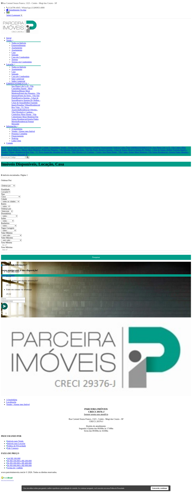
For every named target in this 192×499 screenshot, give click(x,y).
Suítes (3, 218)
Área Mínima (6, 242)
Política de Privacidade (16, 446)
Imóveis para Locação (33, 147)
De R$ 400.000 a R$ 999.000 (19, 465)
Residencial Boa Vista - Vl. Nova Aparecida (25, 107)
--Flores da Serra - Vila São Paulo (84, 150)
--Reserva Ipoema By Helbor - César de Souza (146, 150)
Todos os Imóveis (18, 43)
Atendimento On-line (17, 10)
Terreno (14, 59)
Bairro (3, 204)
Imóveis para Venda (15, 147)
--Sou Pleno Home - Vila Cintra (114, 152)
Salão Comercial (18, 81)
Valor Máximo (7, 238)
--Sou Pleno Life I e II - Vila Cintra (166, 147)
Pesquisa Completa (19, 134)
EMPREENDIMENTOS (17, 83)
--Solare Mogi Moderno (137, 152)
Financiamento (17, 136)
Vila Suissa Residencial (24, 118)
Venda (9, 40)
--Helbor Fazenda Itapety (175, 150)
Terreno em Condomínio (21, 62)
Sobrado (14, 55)
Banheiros (5, 223)
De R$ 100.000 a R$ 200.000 (19, 461)
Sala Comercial (17, 79)
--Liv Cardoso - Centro (91, 152)
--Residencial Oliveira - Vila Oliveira (67, 152)
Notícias (14, 138)
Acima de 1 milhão (15, 468)
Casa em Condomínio (20, 57)
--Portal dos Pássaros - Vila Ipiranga (55, 150)
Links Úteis (16, 141)
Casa (13, 52)
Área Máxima (6, 247)
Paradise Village (23, 105)
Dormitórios (6, 213)
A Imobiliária (16, 129)
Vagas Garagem (7, 228)
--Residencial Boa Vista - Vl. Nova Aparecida (33, 152)
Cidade (4, 199)
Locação (10, 64)
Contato (9, 143)
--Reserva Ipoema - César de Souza (112, 150)
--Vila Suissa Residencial (157, 152)
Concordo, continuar (159, 488)
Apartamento (16, 48)
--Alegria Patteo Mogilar (178, 152)
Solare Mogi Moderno (26, 117)
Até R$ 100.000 (13, 458)
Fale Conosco (12, 448)
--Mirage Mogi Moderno (30, 150)
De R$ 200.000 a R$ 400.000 (19, 463)
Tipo (3, 194)
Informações (11, 126)
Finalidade (5, 189)
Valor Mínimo (7, 233)
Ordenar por (6, 209)
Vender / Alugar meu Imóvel (23, 131)
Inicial (8, 38)
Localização (11, 402)
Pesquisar (96, 257)
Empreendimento (18, 45)
